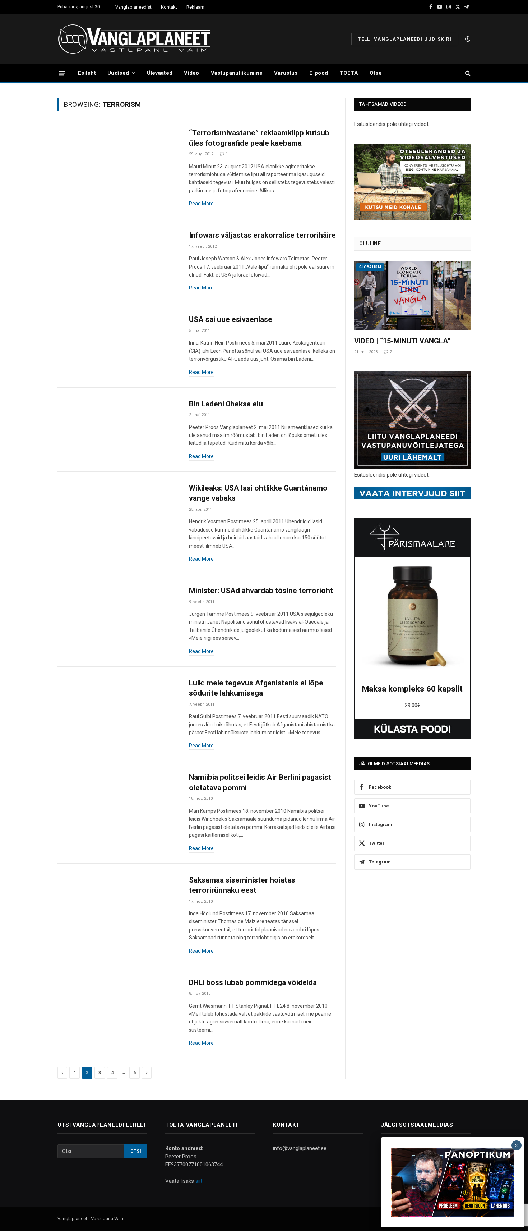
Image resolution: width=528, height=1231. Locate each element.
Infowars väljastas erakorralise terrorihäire (262, 235)
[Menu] (62, 72)
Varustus (285, 73)
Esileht (87, 73)
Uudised (118, 73)
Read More (201, 203)
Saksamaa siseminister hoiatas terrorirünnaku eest (242, 885)
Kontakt (169, 7)
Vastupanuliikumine (237, 73)
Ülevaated (160, 73)
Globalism (370, 267)
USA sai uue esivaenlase (230, 319)
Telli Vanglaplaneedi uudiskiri (404, 39)
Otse (376, 73)
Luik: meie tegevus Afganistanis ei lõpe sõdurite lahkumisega (256, 688)
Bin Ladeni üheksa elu (226, 404)
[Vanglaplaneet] (137, 39)
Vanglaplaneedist (133, 7)
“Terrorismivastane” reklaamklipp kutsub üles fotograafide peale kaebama (259, 137)
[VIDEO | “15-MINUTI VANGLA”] (412, 295)
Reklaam (195, 7)
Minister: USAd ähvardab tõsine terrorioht (261, 590)
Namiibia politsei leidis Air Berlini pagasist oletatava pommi (260, 782)
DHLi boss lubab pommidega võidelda (253, 982)
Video (191, 73)
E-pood (318, 73)
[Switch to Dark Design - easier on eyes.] (467, 39)
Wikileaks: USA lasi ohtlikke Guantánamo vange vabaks (258, 493)
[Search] (467, 73)
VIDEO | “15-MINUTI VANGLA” (402, 341)
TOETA (348, 73)
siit (198, 1181)
